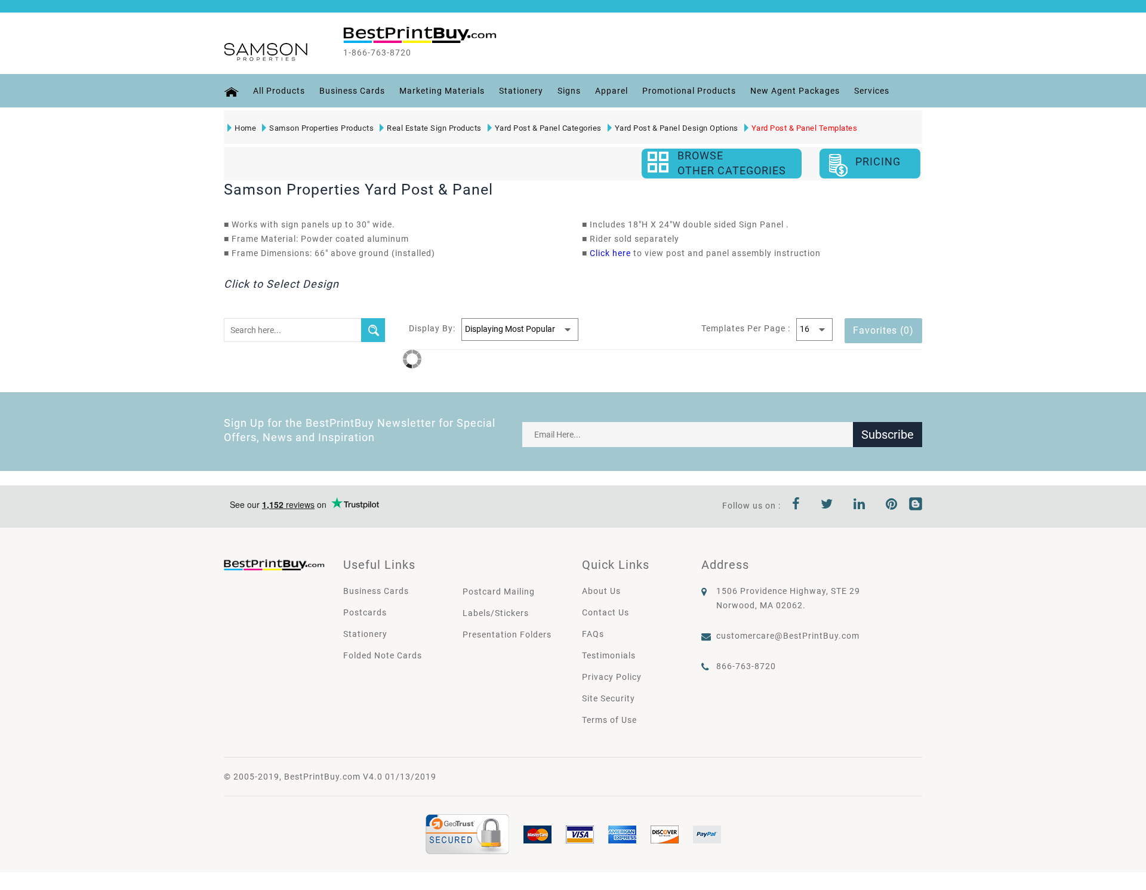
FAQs (593, 634)
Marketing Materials (442, 91)
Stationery (521, 91)
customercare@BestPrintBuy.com (788, 635)
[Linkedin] (859, 505)
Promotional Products (689, 91)
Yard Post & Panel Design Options (676, 128)
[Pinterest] (892, 505)
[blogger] (915, 505)
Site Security (608, 698)
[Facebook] (796, 505)
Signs (569, 91)
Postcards (365, 612)
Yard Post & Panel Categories (548, 128)
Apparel (611, 91)
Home (245, 128)
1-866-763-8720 (377, 52)
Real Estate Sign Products (434, 128)
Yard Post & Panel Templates (804, 128)
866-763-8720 (746, 666)
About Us (601, 591)
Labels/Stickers (496, 613)
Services (871, 91)
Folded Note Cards (382, 655)
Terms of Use (609, 720)
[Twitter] (827, 505)
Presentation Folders (507, 634)
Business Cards (352, 91)
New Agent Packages (795, 91)
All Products (279, 91)
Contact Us (605, 612)
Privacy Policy (612, 677)
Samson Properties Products (321, 128)
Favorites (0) (883, 330)
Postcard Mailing (499, 591)
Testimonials (609, 655)
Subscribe (887, 434)
